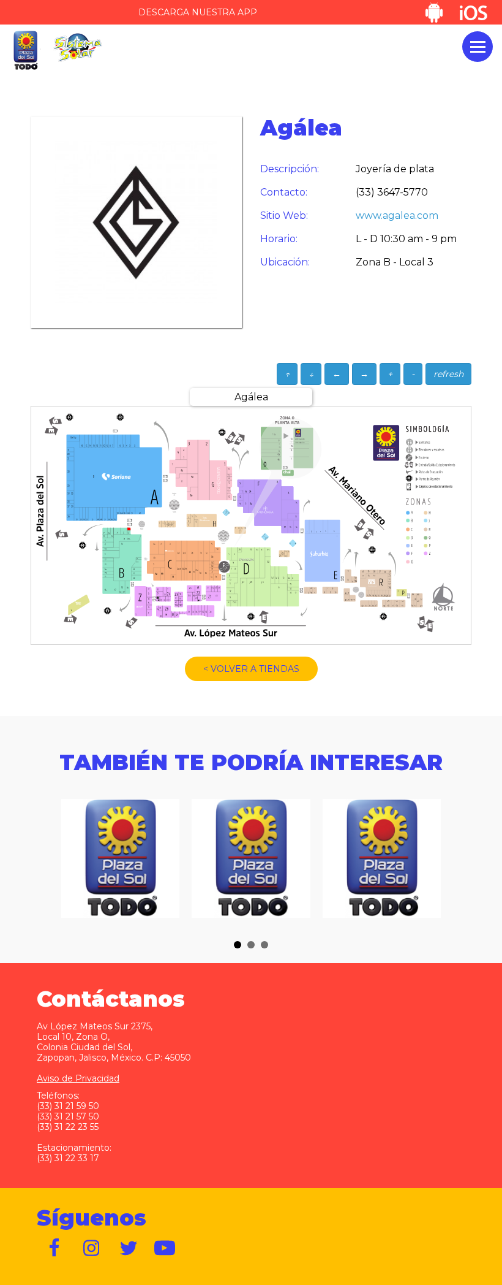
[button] (237, 944)
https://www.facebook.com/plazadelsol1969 (55, 1248)
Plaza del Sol (25, 51)
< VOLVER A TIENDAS (251, 668)
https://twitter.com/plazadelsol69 (128, 1248)
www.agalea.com (397, 215)
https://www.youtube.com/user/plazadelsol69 (165, 1248)
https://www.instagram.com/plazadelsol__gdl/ (92, 1248)
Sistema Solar (77, 47)
